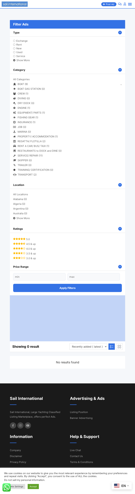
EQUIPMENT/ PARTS (31, 112)
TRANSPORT (27, 174)
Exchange (22, 40)
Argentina (20, 208)
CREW (23, 93)
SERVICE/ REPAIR (30, 155)
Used (19, 52)
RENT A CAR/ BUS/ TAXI (33, 146)
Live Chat (75, 450)
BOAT (23, 84)
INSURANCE (26, 122)
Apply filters (67, 288)
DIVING (24, 98)
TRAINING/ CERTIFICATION (35, 169)
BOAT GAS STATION (31, 88)
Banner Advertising (81, 418)
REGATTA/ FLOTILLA (31, 141)
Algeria (19, 203)
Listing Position (79, 412)
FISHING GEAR (28, 117)
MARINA (24, 131)
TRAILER (24, 165)
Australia (20, 213)
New (19, 48)
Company (15, 450)
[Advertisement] (67, 318)
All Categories (21, 79)
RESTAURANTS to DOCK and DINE (40, 150)
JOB (22, 127)
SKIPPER (25, 160)
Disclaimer (16, 456)
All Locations (20, 194)
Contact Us (76, 456)
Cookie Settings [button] (15, 486)
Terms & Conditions (81, 462)
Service (20, 56)
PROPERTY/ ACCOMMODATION (38, 136)
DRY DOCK (26, 103)
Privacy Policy (18, 462)
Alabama (20, 199)
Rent (19, 44)
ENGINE (24, 107)
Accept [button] (33, 486)
